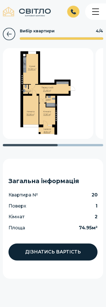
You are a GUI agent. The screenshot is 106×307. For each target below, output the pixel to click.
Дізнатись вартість (53, 252)
